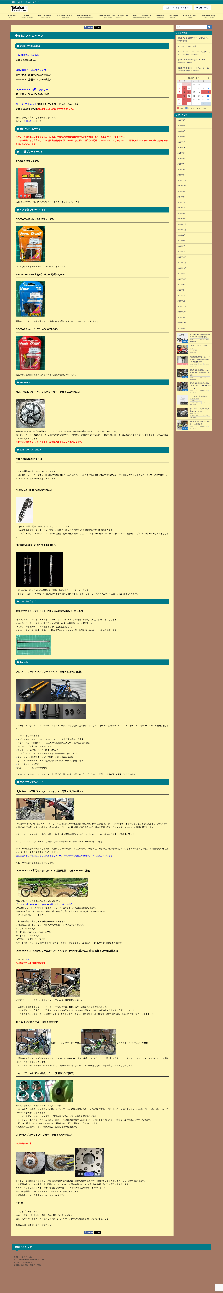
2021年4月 (181, 290)
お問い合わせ (203, 7)
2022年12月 (181, 257)
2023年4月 (181, 235)
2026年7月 (181, 125)
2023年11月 (181, 230)
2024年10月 (181, 186)
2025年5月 (181, 169)
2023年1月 (181, 251)
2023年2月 (181, 246)
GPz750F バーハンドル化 (187, 46)
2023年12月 (181, 224)
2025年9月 (181, 153)
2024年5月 (181, 208)
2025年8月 (181, 158)
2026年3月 (181, 131)
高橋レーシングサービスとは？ (177, 7)
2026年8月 (181, 120)
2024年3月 (181, 219)
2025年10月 (181, 147)
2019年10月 (181, 323)
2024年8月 (181, 197)
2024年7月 (181, 202)
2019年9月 (181, 328)
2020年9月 (181, 317)
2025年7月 (181, 164)
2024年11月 (181, 180)
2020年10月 (181, 312)
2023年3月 (181, 240)
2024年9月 (181, 191)
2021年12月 (181, 279)
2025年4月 (181, 175)
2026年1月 (181, 142)
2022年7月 (181, 273)
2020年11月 (181, 306)
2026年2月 (181, 136)
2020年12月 (181, 301)
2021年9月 (181, 284)
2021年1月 (181, 295)
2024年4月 (181, 213)
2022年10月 (181, 268)
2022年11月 (181, 262)
